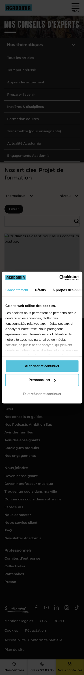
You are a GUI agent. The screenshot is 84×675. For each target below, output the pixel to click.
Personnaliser (39, 380)
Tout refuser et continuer (42, 394)
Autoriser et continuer (42, 366)
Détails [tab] (40, 290)
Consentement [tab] (16, 290)
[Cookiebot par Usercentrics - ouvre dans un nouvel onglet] (60, 278)
